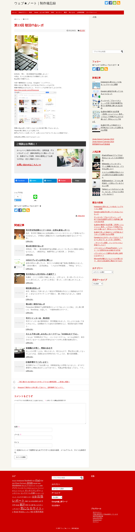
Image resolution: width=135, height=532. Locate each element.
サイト (16, 442)
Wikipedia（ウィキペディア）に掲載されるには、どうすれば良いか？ (113, 166)
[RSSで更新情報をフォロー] (118, 3)
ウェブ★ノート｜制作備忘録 (35, 3)
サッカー (38, 493)
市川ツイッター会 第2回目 (38, 318)
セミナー (59, 12)
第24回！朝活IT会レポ (35, 304)
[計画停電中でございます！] (19, 366)
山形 (39, 501)
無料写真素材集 (98, 516)
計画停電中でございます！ (37, 362)
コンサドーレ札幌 (27, 493)
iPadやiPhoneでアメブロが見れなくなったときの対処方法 (113, 157)
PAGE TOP (130, 514)
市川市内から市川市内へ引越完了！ (41, 274)
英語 (32, 512)
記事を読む (29, 241)
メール (17, 434)
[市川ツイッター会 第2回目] (19, 322)
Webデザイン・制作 (25, 12)
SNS (52, 12)
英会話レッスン (24, 512)
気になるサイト (31, 508)
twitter (39, 483)
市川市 (82, 30)
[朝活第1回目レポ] (19, 292)
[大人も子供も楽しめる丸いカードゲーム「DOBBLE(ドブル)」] (19, 338)
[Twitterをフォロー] (106, 3)
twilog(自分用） (98, 518)
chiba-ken (81, 216)
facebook (28, 480)
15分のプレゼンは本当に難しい (39, 260)
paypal (35, 483)
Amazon (14, 480)
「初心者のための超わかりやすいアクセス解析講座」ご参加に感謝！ (44, 382)
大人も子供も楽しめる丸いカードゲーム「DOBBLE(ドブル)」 (52, 334)
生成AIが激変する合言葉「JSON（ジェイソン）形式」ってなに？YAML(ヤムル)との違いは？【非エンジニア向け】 (108, 117)
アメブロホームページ (31, 488)
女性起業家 (34, 501)
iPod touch (23, 483)
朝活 (26, 505)
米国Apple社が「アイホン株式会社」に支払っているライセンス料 (113, 183)
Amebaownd (20, 480)
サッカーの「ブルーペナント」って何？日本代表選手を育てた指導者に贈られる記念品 (108, 219)
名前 (17, 427)
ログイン (96, 521)
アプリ (15, 488)
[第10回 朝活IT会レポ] (19, 250)
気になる (72, 12)
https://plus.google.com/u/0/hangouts (26, 90)
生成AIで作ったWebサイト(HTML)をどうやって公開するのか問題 (112, 127)
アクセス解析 (39, 485)
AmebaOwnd (97, 520)
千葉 (29, 501)
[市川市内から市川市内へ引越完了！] (19, 278)
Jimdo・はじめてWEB (41, 12)
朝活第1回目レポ (33, 288)
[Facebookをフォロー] (110, 3)
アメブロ (20, 488)
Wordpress (16, 485)
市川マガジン (97, 512)
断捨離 (17, 505)
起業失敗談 (38, 512)
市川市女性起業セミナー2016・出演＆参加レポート (48, 230)
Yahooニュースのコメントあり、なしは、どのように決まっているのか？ (113, 191)
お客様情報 (80, 12)
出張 (34, 496)
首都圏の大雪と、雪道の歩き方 (39, 348)
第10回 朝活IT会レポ (34, 246)
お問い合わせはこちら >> (29, 165)
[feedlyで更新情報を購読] (114, 3)
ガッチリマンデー (33, 490)
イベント (21, 491)
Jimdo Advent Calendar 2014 (103, 142)
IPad (37, 480)
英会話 (16, 512)
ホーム (14, 12)
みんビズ (25, 485)
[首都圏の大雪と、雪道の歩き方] (19, 352)
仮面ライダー (27, 497)
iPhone (17, 483)
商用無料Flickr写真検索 (101, 144)
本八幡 (31, 505)
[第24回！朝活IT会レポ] (19, 308)
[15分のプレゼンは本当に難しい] (19, 264)
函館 (26, 501)
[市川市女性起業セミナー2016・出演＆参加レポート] (19, 234)
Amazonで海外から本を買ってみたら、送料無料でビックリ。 (41, 387)
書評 (65, 12)
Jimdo (30, 483)
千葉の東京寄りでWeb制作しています (105, 514)
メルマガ (20, 497)
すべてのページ (91, 12)
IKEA (33, 480)
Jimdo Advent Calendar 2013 (103, 139)
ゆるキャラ (31, 485)
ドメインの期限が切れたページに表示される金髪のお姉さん (113, 174)
